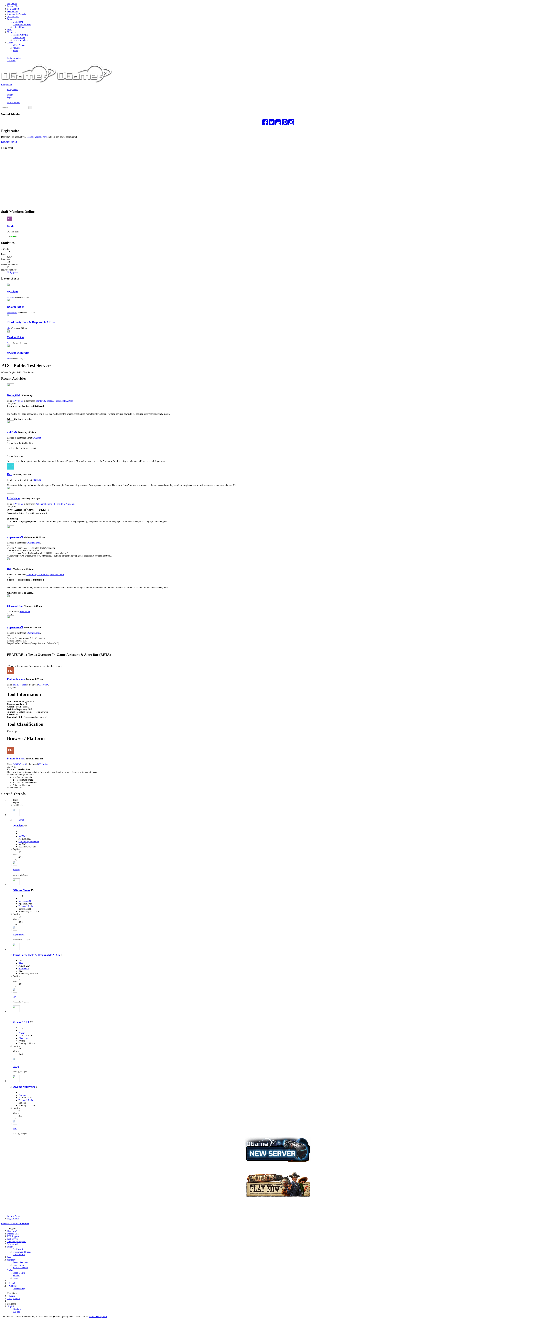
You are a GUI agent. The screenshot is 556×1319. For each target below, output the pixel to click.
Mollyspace (12, 272)
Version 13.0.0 (15, 337)
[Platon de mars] (10, 673)
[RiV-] (10, 563)
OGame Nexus (15, 306)
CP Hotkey (43, 684)
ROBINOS (25, 611)
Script (21, 820)
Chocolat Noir (15, 605)
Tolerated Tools (26, 906)
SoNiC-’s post (19, 684)
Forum (10, 95)
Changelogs (24, 1038)
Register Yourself (9, 142)
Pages (9, 97)
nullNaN (10, 297)
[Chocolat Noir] (10, 600)
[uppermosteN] (10, 531)
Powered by (15, 1223)
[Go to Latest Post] (15, 865)
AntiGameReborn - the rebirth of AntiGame (55, 504)
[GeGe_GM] (10, 389)
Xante (10, 226)
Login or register (14, 58)
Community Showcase (29, 841)
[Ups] (10, 469)
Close (104, 1316)
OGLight (12, 291)
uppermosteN (12, 312)
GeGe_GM (13, 395)
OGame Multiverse (18, 352)
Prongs (9, 343)
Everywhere (6, 84)
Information (24, 968)
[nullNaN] (10, 426)
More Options (13, 102)
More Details (95, 1316)
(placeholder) (19, 1288)
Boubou (22, 1095)
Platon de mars (16, 679)
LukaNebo (13, 498)
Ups (9, 474)
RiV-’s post (18, 401)
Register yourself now (37, 137)
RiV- (9, 328)
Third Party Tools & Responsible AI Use (31, 322)
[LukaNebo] (10, 493)
